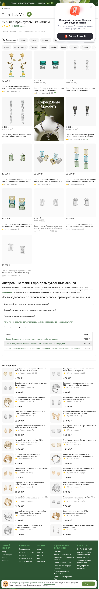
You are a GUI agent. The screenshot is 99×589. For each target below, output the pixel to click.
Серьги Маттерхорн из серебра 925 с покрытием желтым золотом (30, 427)
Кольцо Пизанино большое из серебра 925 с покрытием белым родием (78, 484)
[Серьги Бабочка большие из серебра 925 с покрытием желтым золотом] (56, 417)
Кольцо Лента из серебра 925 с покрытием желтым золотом (75, 512)
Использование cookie (63, 563)
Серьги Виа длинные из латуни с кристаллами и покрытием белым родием (35, 344)
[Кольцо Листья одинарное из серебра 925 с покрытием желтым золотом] (8, 402)
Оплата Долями (25, 561)
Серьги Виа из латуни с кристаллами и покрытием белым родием (32, 339)
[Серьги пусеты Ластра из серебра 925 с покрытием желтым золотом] (56, 473)
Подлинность (24, 549)
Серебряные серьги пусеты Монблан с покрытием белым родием (78, 370)
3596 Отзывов (19, 26)
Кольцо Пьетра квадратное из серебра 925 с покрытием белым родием (30, 512)
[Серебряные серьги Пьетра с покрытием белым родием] (56, 431)
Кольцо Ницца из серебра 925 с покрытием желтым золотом (27, 455)
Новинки (40, 552)
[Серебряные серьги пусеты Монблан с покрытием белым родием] (56, 374)
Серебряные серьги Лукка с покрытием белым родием (78, 526)
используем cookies (17, 582)
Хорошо (88, 584)
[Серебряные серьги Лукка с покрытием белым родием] (56, 530)
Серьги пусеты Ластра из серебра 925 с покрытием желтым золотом (79, 469)
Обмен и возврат (26, 558)
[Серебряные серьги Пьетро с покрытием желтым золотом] (8, 473)
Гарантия (23, 555)
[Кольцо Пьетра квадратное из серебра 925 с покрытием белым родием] (8, 516)
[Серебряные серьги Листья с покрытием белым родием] (8, 388)
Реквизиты (81, 569)
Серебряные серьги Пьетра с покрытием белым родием (79, 427)
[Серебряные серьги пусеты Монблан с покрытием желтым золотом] (8, 374)
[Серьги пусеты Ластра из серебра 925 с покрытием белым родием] (56, 502)
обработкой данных (49, 584)
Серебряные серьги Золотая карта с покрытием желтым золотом (29, 484)
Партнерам (41, 561)
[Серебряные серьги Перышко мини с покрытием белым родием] (56, 402)
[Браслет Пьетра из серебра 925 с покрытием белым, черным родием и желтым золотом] (56, 459)
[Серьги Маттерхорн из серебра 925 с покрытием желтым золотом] (8, 431)
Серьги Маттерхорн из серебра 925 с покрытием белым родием (30, 412)
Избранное (6, 561)
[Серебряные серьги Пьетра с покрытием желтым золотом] (56, 445)
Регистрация (7, 555)
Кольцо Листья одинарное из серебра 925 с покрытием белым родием (78, 384)
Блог (38, 558)
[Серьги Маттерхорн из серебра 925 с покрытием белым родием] (8, 417)
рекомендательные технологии (34, 582)
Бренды (40, 555)
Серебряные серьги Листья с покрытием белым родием (31, 384)
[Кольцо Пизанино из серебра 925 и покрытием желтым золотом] (8, 445)
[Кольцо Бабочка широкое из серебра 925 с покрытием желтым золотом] (8, 502)
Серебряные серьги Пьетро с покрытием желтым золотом (31, 469)
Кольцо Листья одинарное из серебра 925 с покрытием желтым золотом (30, 398)
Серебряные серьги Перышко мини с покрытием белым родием (78, 398)
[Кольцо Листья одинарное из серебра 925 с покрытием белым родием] (56, 388)
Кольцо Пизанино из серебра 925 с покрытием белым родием (29, 526)
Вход (4, 552)
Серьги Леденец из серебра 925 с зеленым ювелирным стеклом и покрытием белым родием (43, 348)
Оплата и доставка (26, 552)
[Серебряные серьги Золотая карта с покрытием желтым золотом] (8, 488)
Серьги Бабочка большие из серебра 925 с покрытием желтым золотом (79, 412)
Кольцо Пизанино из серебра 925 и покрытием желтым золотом (29, 441)
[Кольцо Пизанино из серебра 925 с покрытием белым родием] (8, 530)
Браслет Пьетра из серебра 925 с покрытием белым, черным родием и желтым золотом (78, 455)
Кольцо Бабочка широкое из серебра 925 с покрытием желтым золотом (31, 498)
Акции (39, 549)
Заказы (4, 558)
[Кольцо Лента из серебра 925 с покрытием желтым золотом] (56, 516)
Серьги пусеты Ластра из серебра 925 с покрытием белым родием (79, 498)
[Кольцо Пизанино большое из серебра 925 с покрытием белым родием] (56, 488)
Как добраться (83, 566)
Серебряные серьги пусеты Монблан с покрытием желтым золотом (30, 370)
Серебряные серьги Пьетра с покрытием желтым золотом (79, 441)
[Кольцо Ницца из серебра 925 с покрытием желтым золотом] (8, 459)
